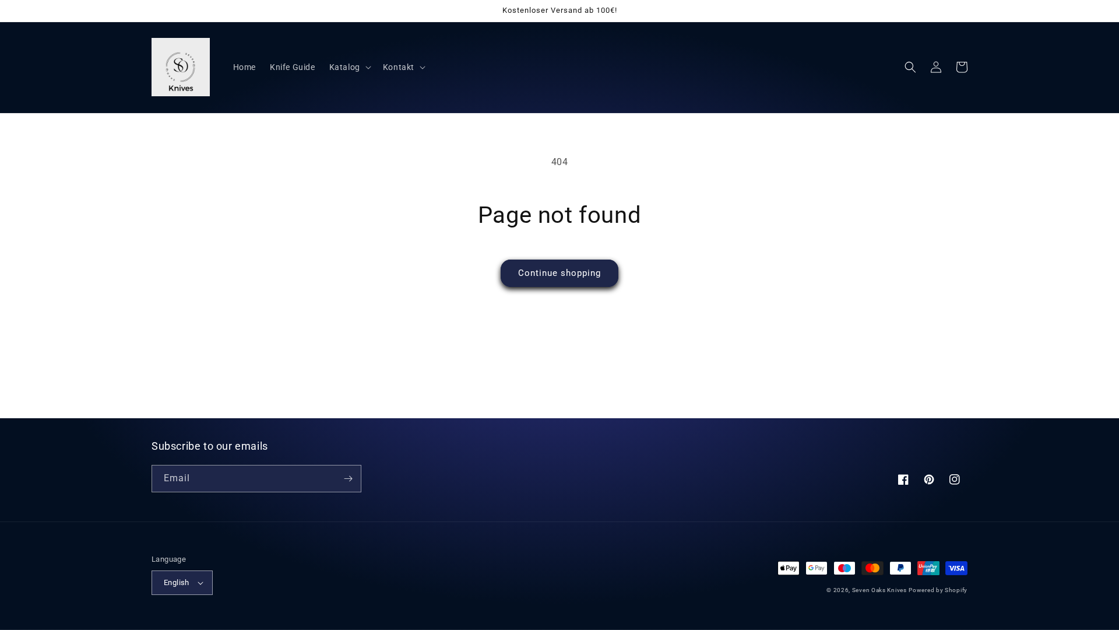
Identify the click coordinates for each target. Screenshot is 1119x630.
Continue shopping (559, 273)
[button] (349, 67)
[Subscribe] (348, 478)
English (176, 582)
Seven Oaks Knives (879, 590)
